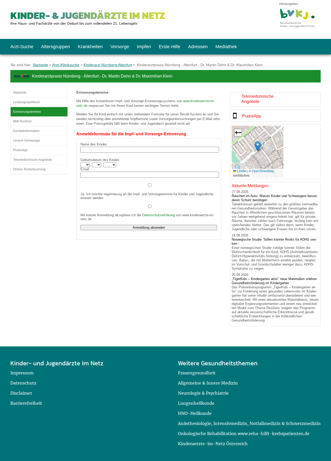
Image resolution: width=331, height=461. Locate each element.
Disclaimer (21, 393)
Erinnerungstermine (27, 112)
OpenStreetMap (263, 171)
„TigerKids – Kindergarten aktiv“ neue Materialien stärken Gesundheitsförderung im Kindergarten (274, 281)
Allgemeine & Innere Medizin (208, 383)
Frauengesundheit (197, 372)
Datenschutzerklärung (158, 215)
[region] (275, 99)
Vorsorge (119, 46)
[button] (257, 146)
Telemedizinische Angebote (32, 160)
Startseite (40, 65)
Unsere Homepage (26, 140)
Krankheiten (90, 46)
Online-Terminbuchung (29, 169)
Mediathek (226, 46)
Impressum (22, 372)
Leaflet (241, 171)
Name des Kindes (93, 144)
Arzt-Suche (21, 46)
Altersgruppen (55, 46)
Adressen (198, 46)
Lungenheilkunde (196, 403)
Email (84, 169)
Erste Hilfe (169, 46)
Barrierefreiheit (26, 403)
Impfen (144, 46)
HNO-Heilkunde (195, 413)
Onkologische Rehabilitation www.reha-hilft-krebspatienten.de (244, 433)
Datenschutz (23, 383)
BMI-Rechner (22, 121)
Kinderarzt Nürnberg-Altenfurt (108, 65)
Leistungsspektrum (26, 102)
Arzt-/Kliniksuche (65, 65)
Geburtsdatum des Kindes (99, 160)
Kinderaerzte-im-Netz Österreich (213, 443)
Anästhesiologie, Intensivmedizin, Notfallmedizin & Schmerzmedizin (249, 423)
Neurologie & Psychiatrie (203, 393)
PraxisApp (20, 150)
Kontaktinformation (26, 131)
